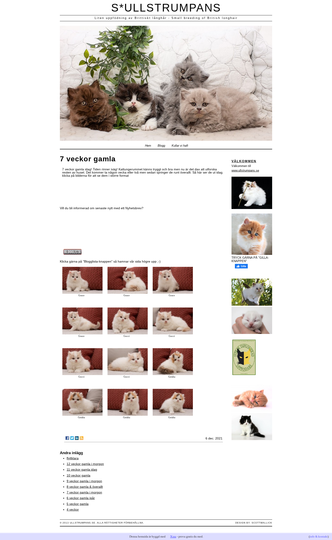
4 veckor (73, 509)
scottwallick (262, 522)
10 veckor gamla (78, 475)
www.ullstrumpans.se (245, 170)
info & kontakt (319, 536)
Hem (148, 145)
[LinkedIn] (77, 438)
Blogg (161, 145)
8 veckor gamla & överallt (85, 486)
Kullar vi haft (180, 145)
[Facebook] (67, 438)
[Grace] (82, 292)
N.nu (173, 536)
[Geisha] (173, 374)
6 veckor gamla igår (81, 498)
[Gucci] (128, 333)
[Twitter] (72, 438)
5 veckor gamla (78, 504)
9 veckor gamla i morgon (84, 481)
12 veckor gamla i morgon (85, 464)
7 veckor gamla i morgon (84, 492)
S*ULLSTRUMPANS (166, 8)
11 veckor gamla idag (82, 469)
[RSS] (81, 438)
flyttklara (73, 458)
